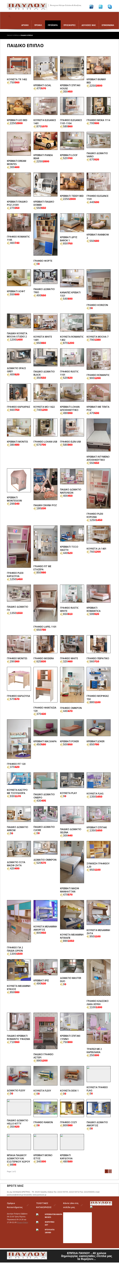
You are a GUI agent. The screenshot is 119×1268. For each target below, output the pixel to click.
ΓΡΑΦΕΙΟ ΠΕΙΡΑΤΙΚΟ (98, 658)
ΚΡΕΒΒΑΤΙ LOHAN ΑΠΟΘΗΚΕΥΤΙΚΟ (70, 408)
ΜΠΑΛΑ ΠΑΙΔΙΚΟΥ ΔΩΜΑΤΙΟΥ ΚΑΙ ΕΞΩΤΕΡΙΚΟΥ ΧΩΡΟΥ (18, 1158)
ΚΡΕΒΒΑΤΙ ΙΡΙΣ (41, 980)
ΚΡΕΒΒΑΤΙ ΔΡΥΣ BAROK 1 (68, 239)
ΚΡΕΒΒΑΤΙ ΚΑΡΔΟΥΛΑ (66, 1157)
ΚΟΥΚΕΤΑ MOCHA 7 (97, 336)
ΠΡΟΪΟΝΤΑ (53, 25)
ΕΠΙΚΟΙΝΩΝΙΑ (108, 25)
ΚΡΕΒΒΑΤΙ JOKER (95, 741)
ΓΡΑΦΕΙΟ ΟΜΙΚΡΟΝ (71, 708)
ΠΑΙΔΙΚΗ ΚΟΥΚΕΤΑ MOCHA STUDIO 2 (17, 335)
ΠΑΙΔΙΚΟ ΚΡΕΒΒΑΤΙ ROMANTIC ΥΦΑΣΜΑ (18, 1037)
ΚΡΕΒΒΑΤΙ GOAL (42, 85)
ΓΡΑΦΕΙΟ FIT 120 (16, 763)
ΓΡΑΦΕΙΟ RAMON (43, 1122)
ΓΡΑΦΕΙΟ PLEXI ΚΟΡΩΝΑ (95, 515)
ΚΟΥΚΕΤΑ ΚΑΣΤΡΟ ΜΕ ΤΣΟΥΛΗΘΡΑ (17, 791)
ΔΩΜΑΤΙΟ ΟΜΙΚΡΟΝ (45, 859)
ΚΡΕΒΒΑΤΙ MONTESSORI (14, 499)
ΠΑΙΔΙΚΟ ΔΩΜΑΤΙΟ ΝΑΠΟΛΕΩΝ (70, 491)
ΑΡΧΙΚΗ (24, 25)
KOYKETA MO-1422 (44, 406)
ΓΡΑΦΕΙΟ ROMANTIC (98, 375)
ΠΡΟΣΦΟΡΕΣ (70, 25)
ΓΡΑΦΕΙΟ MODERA (44, 658)
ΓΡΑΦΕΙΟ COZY (68, 1122)
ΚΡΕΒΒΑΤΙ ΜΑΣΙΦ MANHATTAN (69, 890)
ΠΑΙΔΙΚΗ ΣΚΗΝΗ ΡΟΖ (45, 505)
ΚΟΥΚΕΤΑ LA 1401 (96, 548)
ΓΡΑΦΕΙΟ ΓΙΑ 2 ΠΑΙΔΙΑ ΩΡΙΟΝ (15, 949)
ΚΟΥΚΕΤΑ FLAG (95, 793)
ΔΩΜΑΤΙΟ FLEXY (16, 1090)
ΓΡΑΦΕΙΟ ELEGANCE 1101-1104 (71, 122)
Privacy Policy (22, 1222)
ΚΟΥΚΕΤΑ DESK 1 (69, 1090)
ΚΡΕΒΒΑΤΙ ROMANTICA (94, 609)
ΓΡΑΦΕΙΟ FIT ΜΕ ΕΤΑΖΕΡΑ (42, 568)
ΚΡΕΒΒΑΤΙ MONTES (17, 441)
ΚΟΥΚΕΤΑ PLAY (68, 793)
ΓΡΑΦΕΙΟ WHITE (69, 658)
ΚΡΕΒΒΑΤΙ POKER (69, 741)
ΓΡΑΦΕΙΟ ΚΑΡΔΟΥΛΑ (18, 696)
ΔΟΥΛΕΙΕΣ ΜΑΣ (89, 25)
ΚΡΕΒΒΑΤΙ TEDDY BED (72, 195)
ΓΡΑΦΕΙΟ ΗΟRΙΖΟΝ (97, 305)
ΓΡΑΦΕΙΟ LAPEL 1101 (45, 626)
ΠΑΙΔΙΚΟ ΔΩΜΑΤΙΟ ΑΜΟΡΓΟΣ (97, 1124)
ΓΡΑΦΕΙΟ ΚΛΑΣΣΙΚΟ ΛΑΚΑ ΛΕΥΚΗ (98, 1002)
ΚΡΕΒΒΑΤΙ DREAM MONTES (16, 162)
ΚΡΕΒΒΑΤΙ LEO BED (17, 120)
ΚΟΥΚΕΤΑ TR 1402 (17, 79)
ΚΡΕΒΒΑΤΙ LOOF (68, 155)
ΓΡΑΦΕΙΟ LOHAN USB (45, 441)
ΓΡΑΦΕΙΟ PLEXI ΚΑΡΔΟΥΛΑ (15, 574)
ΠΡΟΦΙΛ (38, 25)
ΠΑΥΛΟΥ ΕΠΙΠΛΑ (13, 35)
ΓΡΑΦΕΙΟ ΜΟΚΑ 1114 (98, 120)
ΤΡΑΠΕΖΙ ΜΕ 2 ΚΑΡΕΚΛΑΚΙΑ (94, 1050)
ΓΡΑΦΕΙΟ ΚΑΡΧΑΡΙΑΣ (18, 406)
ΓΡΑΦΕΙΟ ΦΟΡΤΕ (43, 260)
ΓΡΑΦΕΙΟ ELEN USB (70, 441)
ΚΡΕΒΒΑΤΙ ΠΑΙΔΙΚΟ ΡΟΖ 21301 (17, 203)
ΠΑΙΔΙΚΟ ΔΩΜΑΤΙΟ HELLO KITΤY (17, 1122)
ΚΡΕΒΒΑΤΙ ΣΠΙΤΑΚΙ (97, 827)
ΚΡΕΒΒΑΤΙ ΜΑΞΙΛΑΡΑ (45, 741)
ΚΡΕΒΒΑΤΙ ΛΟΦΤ (16, 291)
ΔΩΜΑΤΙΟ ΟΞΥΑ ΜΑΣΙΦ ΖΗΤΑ (16, 864)
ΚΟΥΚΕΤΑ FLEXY (42, 1090)
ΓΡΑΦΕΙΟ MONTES (17, 658)
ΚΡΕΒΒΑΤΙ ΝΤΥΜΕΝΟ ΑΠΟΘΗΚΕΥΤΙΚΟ (98, 458)
